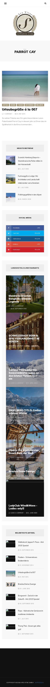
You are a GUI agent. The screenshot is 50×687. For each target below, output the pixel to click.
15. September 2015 (26, 550)
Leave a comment (17, 306)
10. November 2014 (26, 565)
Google (26, 244)
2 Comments (15, 476)
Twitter (26, 233)
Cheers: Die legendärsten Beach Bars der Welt (24, 452)
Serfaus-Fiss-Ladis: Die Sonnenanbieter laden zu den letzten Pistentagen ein (23, 374)
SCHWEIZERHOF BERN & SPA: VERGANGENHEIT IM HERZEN (24, 338)
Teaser (20, 105)
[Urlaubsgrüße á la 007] (25, 86)
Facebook (26, 228)
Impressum (39, 682)
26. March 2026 (25, 199)
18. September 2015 (26, 604)
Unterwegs (29, 105)
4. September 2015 (26, 634)
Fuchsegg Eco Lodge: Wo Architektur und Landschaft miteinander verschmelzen (28, 179)
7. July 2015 (24, 619)
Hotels (5, 105)
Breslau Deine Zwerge (22, 471)
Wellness (39, 105)
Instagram (26, 239)
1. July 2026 (24, 188)
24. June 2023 (24, 589)
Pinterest (26, 249)
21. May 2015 (20, 114)
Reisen (13, 105)
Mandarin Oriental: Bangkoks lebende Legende (20, 298)
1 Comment (8, 114)
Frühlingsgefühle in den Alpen (30, 195)
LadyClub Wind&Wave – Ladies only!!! (23, 507)
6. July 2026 (24, 169)
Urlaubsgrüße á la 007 (19, 109)
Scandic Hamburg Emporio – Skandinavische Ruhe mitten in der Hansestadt (30, 160)
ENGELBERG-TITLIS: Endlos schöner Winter (25, 412)
